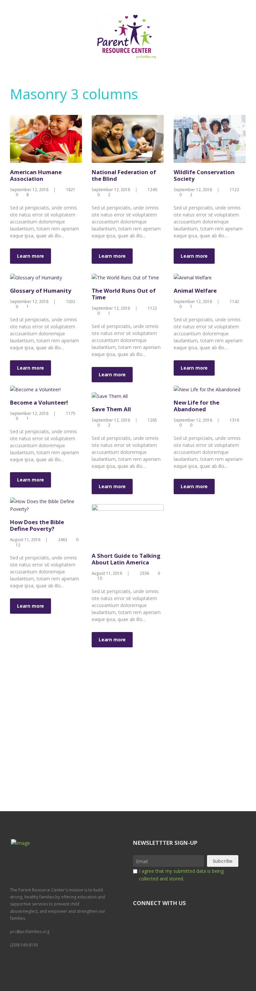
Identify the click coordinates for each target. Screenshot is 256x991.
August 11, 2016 (25, 539)
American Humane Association (36, 175)
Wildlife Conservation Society (204, 175)
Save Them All (111, 409)
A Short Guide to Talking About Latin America (126, 559)
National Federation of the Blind (124, 175)
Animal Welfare (195, 290)
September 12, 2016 (29, 189)
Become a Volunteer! (39, 402)
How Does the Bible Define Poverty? (37, 525)
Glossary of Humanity (40, 290)
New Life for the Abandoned (196, 406)
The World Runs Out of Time (124, 294)
